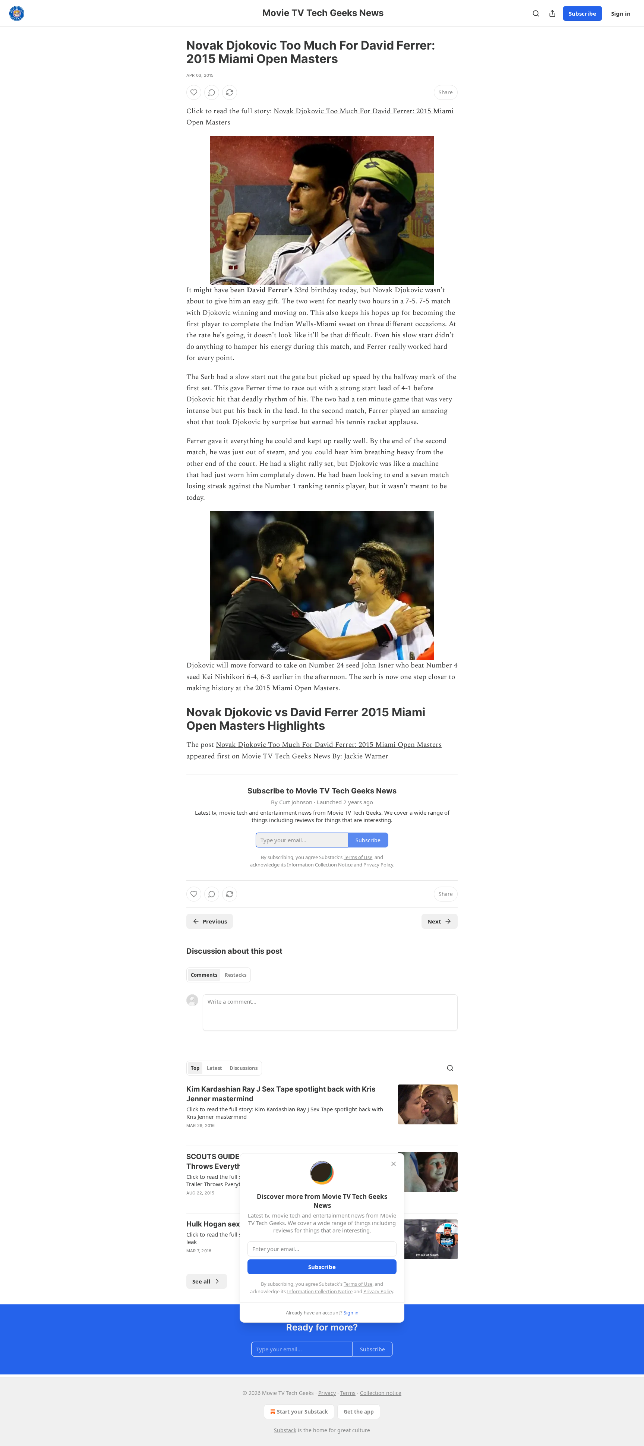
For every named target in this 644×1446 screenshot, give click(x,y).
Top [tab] (195, 1068)
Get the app (359, 1411)
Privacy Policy (378, 1291)
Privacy (327, 1392)
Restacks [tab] (235, 975)
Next (434, 921)
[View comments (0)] (211, 92)
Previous (215, 921)
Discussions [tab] (244, 1068)
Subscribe (582, 13)
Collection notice (380, 1392)
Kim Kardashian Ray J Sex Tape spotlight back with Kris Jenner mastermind (281, 1094)
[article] (322, 1112)
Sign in (621, 13)
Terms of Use (358, 1284)
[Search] (535, 13)
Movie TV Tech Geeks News (286, 756)
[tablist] (218, 974)
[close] (394, 1164)
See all (201, 1281)
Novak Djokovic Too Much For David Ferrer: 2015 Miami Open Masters (329, 744)
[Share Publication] (552, 13)
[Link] (176, 719)
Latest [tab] (214, 1068)
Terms (348, 1392)
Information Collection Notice (320, 1291)
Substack (285, 1430)
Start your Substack (302, 1411)
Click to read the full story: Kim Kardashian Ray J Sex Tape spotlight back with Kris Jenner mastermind (284, 1112)
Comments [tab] (204, 975)
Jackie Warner (366, 756)
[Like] (193, 92)
